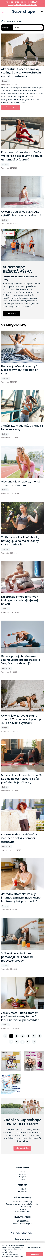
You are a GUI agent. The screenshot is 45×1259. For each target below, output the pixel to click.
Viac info (12, 313)
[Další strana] (34, 1042)
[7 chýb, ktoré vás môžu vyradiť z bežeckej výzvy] (22, 406)
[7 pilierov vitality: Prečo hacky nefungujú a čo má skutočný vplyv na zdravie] (22, 518)
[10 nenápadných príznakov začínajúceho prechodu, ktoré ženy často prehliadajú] (22, 637)
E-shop (22, 1179)
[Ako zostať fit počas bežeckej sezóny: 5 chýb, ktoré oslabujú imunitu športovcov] (22, 50)
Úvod (23, 1172)
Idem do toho (22, 1148)
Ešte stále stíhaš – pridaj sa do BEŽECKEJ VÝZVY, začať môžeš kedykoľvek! (22, 3)
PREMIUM (22, 1174)
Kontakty (22, 1209)
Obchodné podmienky (22, 1206)
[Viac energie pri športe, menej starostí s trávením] (22, 462)
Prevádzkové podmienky (22, 1202)
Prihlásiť (42, 12)
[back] (5, 1036)
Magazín (22, 1177)
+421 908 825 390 (22, 1221)
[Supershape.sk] (23, 12)
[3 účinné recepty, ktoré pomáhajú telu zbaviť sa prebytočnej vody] (22, 934)
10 (28, 1041)
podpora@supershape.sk (22, 1223)
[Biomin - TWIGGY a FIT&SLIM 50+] (34, 1061)
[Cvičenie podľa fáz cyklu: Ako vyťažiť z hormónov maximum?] (22, 192)
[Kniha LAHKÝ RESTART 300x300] (11, 1061)
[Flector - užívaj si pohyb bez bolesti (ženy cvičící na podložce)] (11, 1084)
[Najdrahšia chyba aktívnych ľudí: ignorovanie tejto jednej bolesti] (22, 577)
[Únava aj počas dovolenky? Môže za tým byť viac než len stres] (22, 347)
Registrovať (22, 1191)
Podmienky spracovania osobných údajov (22, 1204)
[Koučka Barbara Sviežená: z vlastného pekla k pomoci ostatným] (22, 815)
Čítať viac (10, 107)
